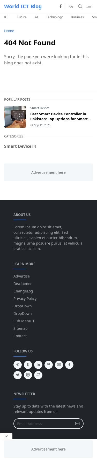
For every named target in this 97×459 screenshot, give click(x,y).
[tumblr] (28, 365)
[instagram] (28, 375)
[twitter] (17, 375)
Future (22, 17)
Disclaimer (22, 283)
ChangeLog (23, 291)
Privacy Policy (24, 298)
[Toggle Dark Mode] (71, 6)
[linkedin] (38, 365)
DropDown (22, 306)
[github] (38, 375)
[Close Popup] (6, 436)
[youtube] (59, 365)
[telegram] (17, 365)
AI (36, 17)
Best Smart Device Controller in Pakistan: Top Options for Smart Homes (59, 118)
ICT (6, 17)
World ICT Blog (23, 6)
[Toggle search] (80, 6)
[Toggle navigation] (89, 6)
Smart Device (40, 108)
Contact (20, 335)
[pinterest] (48, 365)
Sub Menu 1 (23, 320)
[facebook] (60, 6)
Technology (54, 17)
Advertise (21, 276)
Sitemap (20, 328)
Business (77, 17)
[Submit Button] (77, 423)
